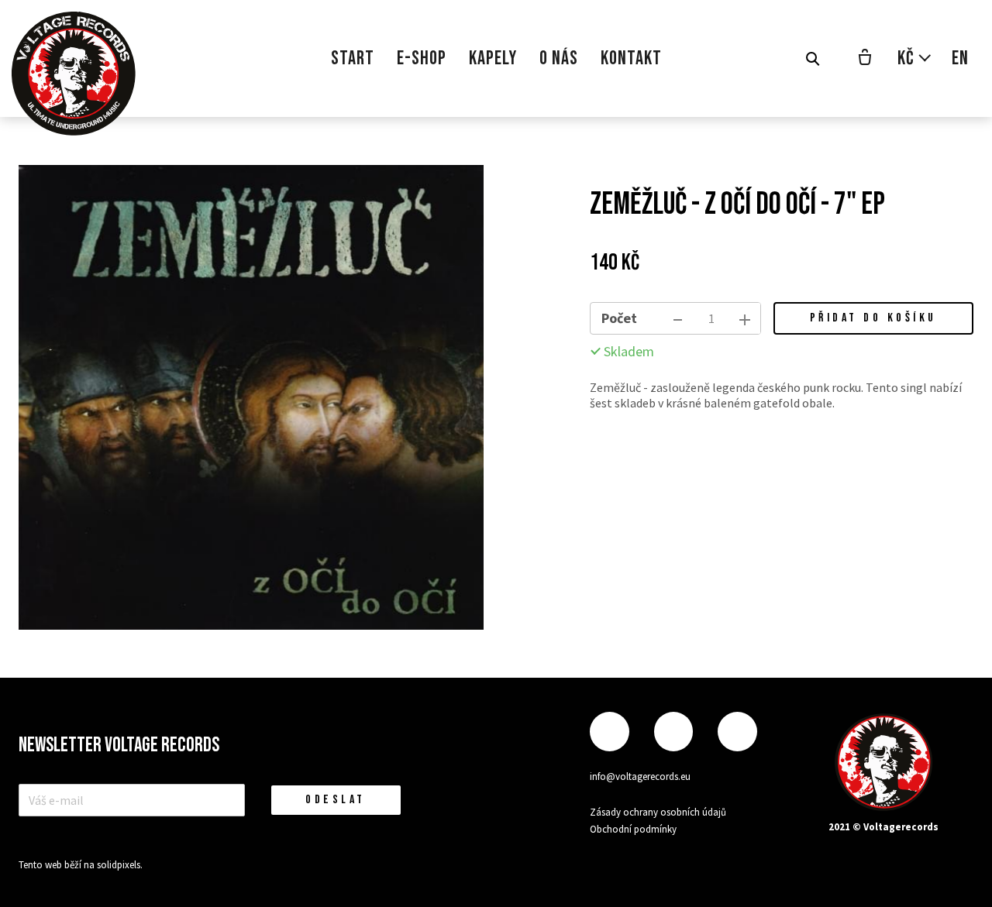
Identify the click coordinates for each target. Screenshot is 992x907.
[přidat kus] (744, 318)
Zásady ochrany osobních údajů (658, 812)
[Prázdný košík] (865, 59)
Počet (619, 318)
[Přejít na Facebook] (609, 732)
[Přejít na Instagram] (673, 732)
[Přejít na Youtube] (737, 732)
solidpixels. (120, 864)
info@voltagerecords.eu (640, 776)
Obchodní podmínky (633, 829)
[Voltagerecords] (74, 74)
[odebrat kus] (678, 318)
